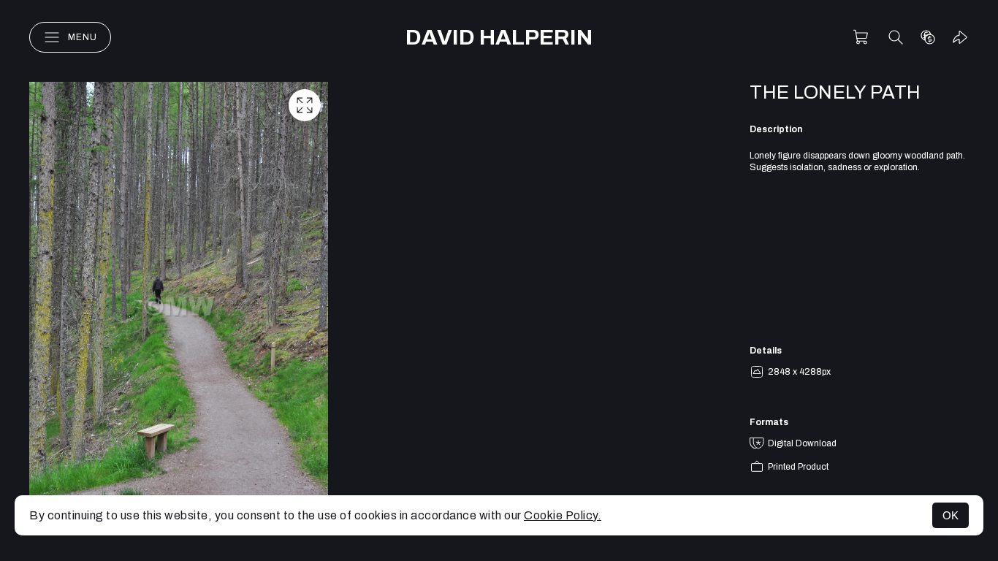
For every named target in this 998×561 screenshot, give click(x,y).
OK (950, 515)
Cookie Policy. (562, 515)
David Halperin (499, 37)
